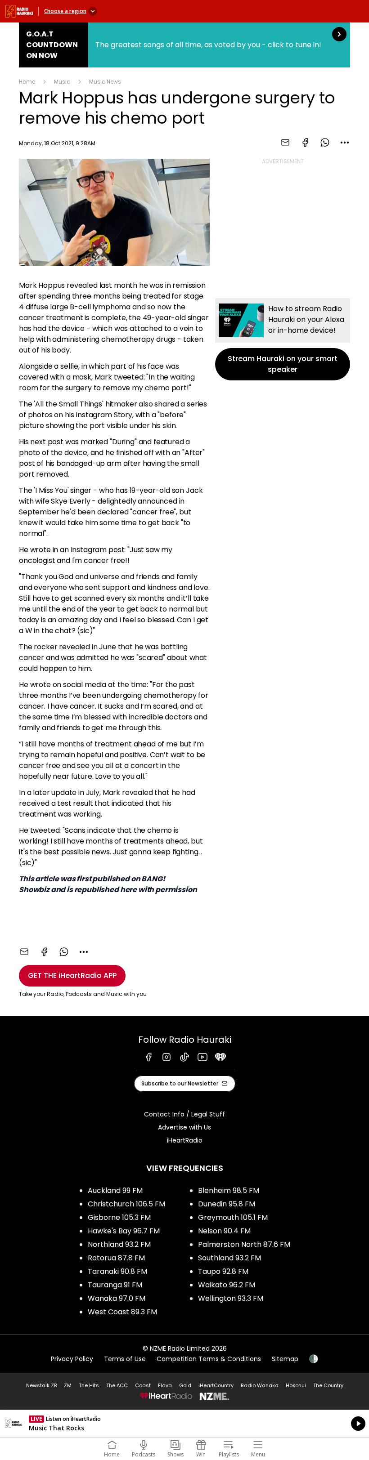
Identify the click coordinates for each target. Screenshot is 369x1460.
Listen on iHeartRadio (184, 1423)
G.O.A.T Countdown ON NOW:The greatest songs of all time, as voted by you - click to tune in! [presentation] (184, 44)
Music (62, 81)
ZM (68, 1385)
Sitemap (285, 1358)
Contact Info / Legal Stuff (184, 1114)
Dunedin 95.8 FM (226, 1204)
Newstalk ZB (41, 1385)
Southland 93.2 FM (229, 1258)
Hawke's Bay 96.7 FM (124, 1231)
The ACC (117, 1385)
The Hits (89, 1385)
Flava (165, 1385)
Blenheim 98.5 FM (228, 1190)
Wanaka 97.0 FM (116, 1298)
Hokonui (296, 1385)
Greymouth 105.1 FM (233, 1217)
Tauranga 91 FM (115, 1285)
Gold (185, 1385)
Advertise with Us (184, 1127)
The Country (328, 1385)
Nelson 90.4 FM (224, 1231)
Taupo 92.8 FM (223, 1271)
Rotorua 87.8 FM (116, 1258)
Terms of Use (125, 1358)
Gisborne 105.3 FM (119, 1217)
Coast (143, 1385)
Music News (105, 81)
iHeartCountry (216, 1385)
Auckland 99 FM (115, 1190)
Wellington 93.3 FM (230, 1298)
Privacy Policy (72, 1358)
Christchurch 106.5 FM (126, 1204)
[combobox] (344, 142)
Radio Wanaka (260, 1385)
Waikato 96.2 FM (226, 1285)
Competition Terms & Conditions (209, 1358)
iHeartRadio (184, 1140)
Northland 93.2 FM (119, 1244)
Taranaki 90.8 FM (117, 1271)
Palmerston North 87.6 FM (244, 1244)
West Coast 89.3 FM (122, 1312)
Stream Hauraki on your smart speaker (282, 339)
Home (27, 81)
